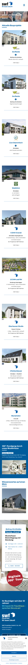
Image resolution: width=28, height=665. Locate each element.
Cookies (7, 663)
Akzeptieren (14, 652)
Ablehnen (14, 656)
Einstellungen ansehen (14, 659)
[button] (26, 638)
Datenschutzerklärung (13, 663)
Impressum (20, 663)
